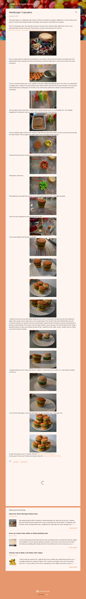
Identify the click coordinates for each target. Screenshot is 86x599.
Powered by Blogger (44, 591)
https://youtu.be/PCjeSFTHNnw (52, 456)
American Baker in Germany (22, 4)
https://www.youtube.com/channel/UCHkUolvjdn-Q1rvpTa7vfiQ (26, 30)
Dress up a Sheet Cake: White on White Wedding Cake (28, 533)
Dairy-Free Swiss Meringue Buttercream (23, 514)
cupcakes (15, 462)
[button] (76, 12)
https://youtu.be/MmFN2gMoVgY (47, 454)
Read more (73, 528)
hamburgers (24, 462)
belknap (46, 594)
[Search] (79, 4)
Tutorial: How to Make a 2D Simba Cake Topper (26, 553)
